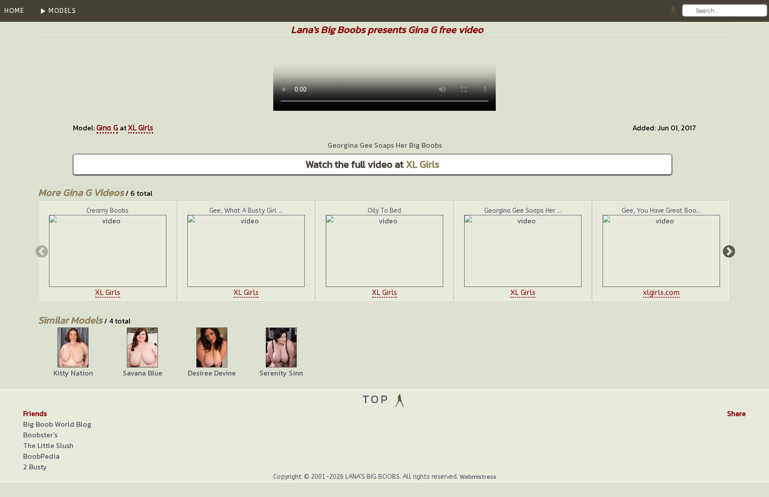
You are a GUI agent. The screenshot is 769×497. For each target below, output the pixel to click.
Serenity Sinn (281, 373)
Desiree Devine (212, 373)
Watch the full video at (372, 164)
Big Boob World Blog (57, 424)
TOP (378, 399)
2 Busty (35, 466)
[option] (107, 251)
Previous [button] (41, 251)
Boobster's (40, 434)
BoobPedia (41, 456)
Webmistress (478, 476)
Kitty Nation (73, 373)
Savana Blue (142, 373)
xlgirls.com (661, 292)
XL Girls (140, 128)
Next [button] (728, 251)
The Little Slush (48, 445)
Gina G (107, 128)
